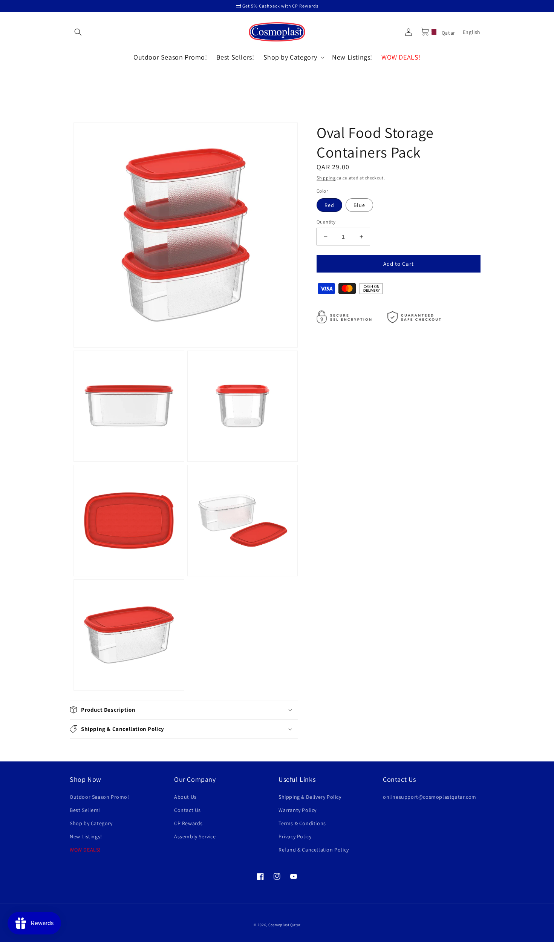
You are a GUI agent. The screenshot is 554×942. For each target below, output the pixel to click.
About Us (185, 796)
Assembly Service (195, 836)
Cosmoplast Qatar (284, 924)
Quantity (326, 222)
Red (329, 205)
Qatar (447, 32)
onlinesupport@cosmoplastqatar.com (429, 796)
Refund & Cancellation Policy (314, 849)
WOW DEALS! (85, 849)
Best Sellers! (85, 810)
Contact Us (187, 810)
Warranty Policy (298, 810)
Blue (359, 205)
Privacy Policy (295, 836)
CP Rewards (188, 823)
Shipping (326, 178)
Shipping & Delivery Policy (310, 796)
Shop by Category (91, 823)
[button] (78, 32)
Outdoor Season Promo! (99, 796)
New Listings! (86, 836)
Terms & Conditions (302, 823)
